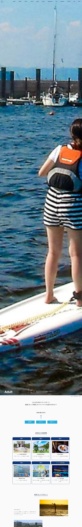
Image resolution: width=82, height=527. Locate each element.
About (79, 1)
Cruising (31, 1)
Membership (50, 1)
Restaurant (62, 1)
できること (41, 421)
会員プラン (52, 421)
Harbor (14, 1)
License (43, 1)
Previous (40, 507)
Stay (56, 1)
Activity (20, 1)
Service (69, 1)
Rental (38, 1)
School (26, 1)
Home (72, 396)
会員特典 (30, 421)
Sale (74, 1)
